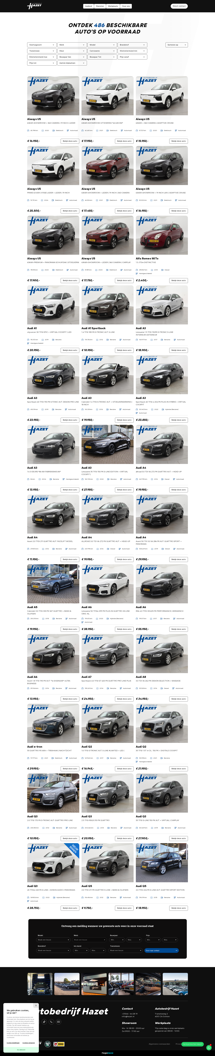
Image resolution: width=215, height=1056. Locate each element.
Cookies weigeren (29, 1043)
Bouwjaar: (114, 935)
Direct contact (179, 6)
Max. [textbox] (130, 940)
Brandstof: (42, 946)
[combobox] (53, 939)
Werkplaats (113, 6)
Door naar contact (152, 950)
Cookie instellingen (13, 1043)
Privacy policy (182, 1044)
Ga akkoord (21, 1050)
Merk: (76, 935)
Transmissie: (115, 946)
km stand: (78, 946)
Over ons (126, 6)
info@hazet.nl (128, 1017)
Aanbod (88, 6)
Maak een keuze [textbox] (44, 940)
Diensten (100, 6)
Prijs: (148, 935)
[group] (39, 984)
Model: (40, 935)
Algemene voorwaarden (159, 1044)
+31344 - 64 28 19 (130, 1014)
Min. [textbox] (112, 940)
